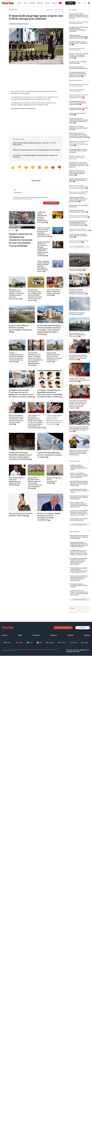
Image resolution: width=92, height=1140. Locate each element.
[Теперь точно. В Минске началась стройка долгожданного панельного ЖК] (22, 320)
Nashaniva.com (49, 9)
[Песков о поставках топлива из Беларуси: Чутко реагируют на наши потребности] (50, 507)
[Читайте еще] (58, 140)
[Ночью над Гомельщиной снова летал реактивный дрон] (79, 262)
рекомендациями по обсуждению (22, 199)
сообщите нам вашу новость (63, 627)
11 (13, 332)
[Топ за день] (89, 10)
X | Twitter (63, 642)
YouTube (20, 642)
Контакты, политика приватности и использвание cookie (77, 650)
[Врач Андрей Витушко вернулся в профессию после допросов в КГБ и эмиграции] (17, 476)
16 (33, 396)
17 (44, 427)
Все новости (79, 246)
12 (83, 109)
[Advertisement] (36, 79)
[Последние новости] (89, 80)
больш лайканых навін (79, 599)
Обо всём (47, 3)
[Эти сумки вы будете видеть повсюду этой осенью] (22, 507)
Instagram (51, 642)
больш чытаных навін (79, 524)
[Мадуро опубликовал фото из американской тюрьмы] (55, 476)
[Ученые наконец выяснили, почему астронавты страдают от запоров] (50, 446)
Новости (19, 3)
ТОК (41, 642)
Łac (59, 11)
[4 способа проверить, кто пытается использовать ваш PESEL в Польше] (79, 327)
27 (57, 424)
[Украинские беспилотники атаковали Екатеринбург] (79, 306)
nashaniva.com (5, 650)
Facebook (74, 642)
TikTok (31, 642)
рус (85, 3)
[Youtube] (60, 3)
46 (44, 271)
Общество (40, 3)
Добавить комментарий (51, 203)
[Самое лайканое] (89, 531)
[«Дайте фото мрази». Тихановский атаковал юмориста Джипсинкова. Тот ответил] (50, 217)
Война (25, 3)
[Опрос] (87, 608)
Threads (86, 642)
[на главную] (8, 3)
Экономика (32, 3)
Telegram (8, 642)
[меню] (89, 3)
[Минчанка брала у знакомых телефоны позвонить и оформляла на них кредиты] (79, 372)
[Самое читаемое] (89, 461)
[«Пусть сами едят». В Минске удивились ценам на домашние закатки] (55, 289)
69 (61, 396)
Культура (54, 3)
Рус (62, 11)
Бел (79, 3)
